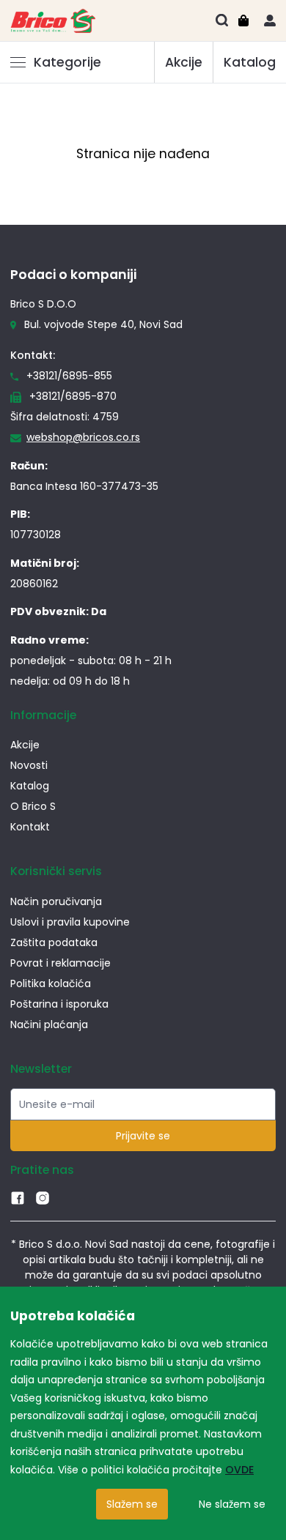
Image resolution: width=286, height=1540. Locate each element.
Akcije (183, 62)
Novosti (29, 765)
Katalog (250, 62)
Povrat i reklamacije (60, 963)
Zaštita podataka (54, 942)
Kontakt (30, 826)
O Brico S (33, 806)
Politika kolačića (50, 983)
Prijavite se (143, 1135)
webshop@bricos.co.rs (83, 437)
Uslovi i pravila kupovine (70, 922)
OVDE (239, 1469)
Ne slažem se (232, 1504)
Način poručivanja (56, 901)
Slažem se (132, 1504)
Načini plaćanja (49, 1024)
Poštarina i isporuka (59, 1004)
